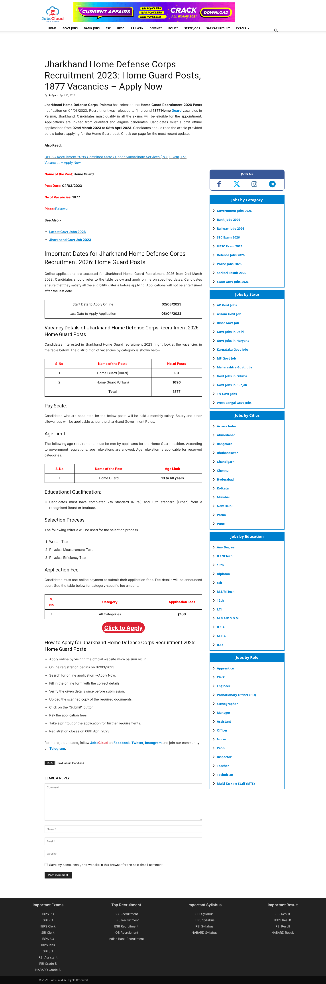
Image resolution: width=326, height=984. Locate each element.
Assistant (224, 721)
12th (220, 600)
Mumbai (223, 497)
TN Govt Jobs (227, 394)
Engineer (223, 686)
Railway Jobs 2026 (230, 228)
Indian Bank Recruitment (126, 939)
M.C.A (221, 636)
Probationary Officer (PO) (236, 695)
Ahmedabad (226, 435)
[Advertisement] (125, 45)
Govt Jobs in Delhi (230, 332)
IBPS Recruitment (126, 920)
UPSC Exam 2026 (229, 246)
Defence (155, 28)
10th (220, 565)
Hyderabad (225, 479)
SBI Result (282, 914)
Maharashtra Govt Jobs (234, 367)
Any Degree (225, 547)
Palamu (61, 209)
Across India (226, 426)
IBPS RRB (48, 945)
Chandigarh (225, 462)
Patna (221, 515)
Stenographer (227, 704)
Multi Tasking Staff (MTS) (236, 783)
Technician (225, 775)
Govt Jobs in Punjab (232, 385)
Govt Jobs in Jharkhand (70, 763)
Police (173, 28)
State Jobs (192, 28)
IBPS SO (48, 939)
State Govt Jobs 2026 (233, 282)
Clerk (221, 677)
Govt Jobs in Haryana (233, 340)
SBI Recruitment (126, 914)
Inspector (224, 757)
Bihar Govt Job (228, 323)
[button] (276, 31)
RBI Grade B (48, 963)
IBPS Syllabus (204, 920)
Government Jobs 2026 (234, 211)
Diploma (223, 574)
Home (52, 28)
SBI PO (48, 920)
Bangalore (224, 444)
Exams (241, 28)
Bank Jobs (92, 28)
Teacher (223, 766)
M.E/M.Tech (225, 591)
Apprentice (225, 668)
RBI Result (282, 926)
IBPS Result (282, 920)
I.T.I (219, 609)
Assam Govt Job (229, 314)
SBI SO (48, 951)
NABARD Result (282, 932)
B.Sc (220, 645)
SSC (108, 28)
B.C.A (221, 627)
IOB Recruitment (126, 932)
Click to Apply (123, 627)
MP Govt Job (226, 358)
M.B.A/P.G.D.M (228, 618)
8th (219, 583)
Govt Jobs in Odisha (232, 376)
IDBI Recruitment (126, 926)
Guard (177, 110)
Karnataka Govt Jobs (232, 349)
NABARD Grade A (48, 970)
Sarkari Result (218, 28)
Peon (221, 748)
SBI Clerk (48, 932)
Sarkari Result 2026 (231, 273)
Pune (221, 524)
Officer (222, 730)
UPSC (120, 28)
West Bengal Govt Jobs (234, 403)
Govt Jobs (70, 28)
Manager (223, 712)
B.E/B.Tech (224, 556)
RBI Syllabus (204, 926)
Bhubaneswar (227, 453)
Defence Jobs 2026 (231, 255)
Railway (136, 28)
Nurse (221, 739)
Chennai (223, 470)
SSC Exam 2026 (228, 237)
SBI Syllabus (204, 914)
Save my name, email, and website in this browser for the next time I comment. (106, 865)
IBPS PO (48, 914)
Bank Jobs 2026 (228, 219)
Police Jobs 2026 (229, 264)
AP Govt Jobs (227, 305)
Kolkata (223, 488)
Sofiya (52, 95)
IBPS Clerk (48, 926)
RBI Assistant (48, 957)
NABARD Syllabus (204, 932)
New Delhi (224, 506)
